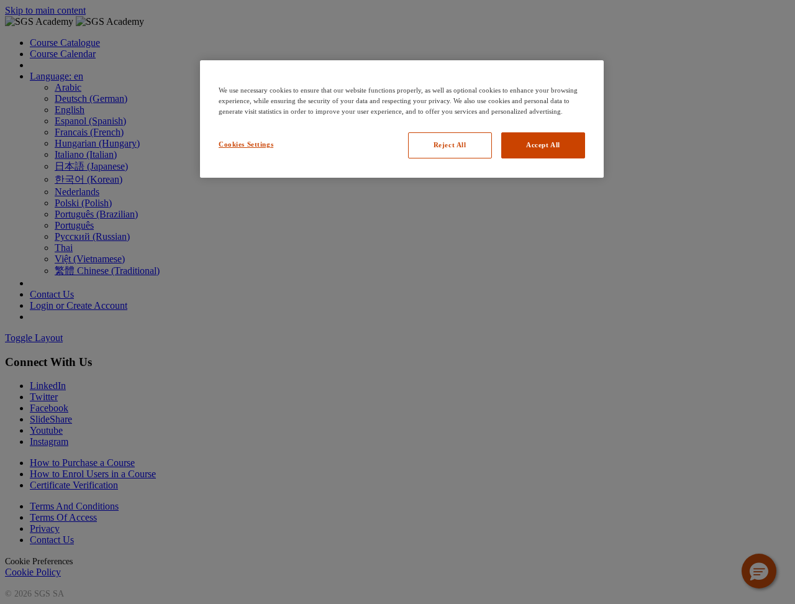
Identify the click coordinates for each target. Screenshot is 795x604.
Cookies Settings (246, 144)
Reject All (450, 145)
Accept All (543, 145)
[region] (402, 119)
